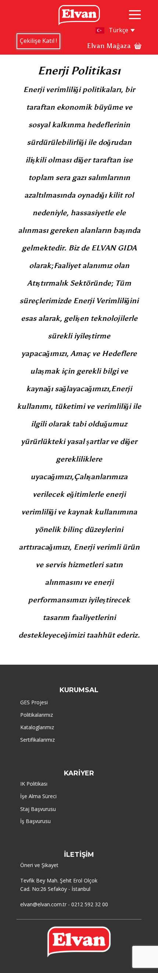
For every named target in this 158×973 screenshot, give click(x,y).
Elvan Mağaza (109, 46)
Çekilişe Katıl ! (38, 41)
